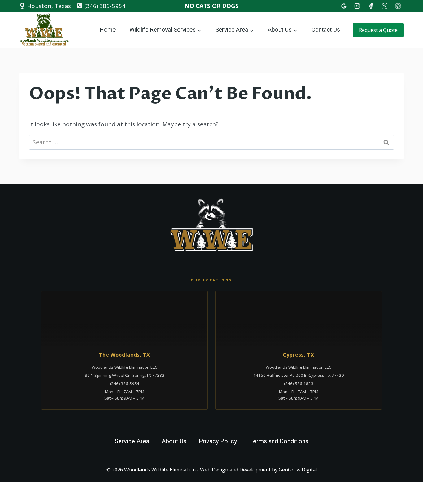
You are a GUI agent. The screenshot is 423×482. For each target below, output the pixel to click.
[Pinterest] (398, 6)
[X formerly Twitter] (384, 6)
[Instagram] (357, 6)
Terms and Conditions (278, 441)
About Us (174, 441)
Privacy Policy (218, 441)
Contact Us (326, 29)
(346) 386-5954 (124, 383)
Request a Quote (378, 30)
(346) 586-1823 (298, 383)
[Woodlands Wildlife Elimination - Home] (211, 225)
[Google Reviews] (344, 6)
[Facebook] (371, 6)
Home (108, 29)
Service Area (132, 441)
